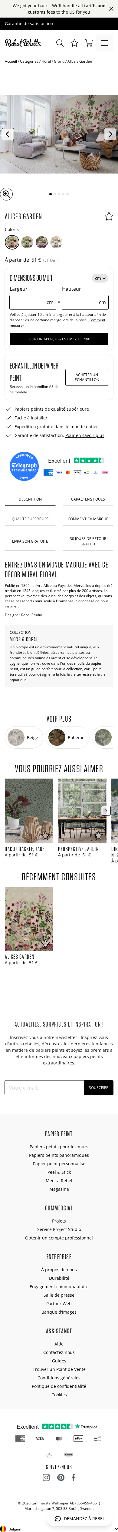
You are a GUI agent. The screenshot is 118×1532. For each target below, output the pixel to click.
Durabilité (59, 1278)
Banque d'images (59, 1312)
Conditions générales (59, 1378)
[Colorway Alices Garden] (12, 242)
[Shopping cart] (89, 43)
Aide (59, 1344)
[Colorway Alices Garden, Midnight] (41, 242)
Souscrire (98, 1087)
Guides (59, 1361)
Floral (46, 61)
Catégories (29, 61)
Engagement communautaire (59, 1286)
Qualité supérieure (30, 518)
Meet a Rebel (59, 1180)
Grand (59, 61)
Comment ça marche (88, 518)
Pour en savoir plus (84, 435)
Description (30, 499)
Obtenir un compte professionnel (59, 1238)
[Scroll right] (106, 811)
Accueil (11, 61)
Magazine (59, 1189)
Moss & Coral (24, 639)
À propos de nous (59, 1269)
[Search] (60, 43)
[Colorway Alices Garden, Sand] (56, 242)
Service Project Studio (59, 1229)
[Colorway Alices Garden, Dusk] (27, 242)
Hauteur (84, 296)
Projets (59, 1221)
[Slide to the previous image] (8, 134)
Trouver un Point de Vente (59, 1369)
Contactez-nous (59, 1352)
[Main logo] (24, 43)
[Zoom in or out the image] (6, 194)
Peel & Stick (59, 1172)
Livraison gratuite (30, 541)
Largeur (32, 296)
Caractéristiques (88, 499)
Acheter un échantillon (87, 377)
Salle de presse (59, 1295)
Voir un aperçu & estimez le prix (59, 339)
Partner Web (59, 1303)
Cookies (59, 1395)
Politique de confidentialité (59, 1386)
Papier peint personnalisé (59, 1163)
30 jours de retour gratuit (88, 541)
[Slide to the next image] (110, 134)
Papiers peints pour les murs (59, 1147)
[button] (74, 43)
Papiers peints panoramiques (59, 1155)
